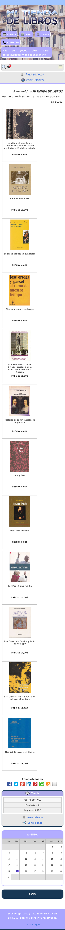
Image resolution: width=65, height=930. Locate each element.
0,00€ (32, 810)
